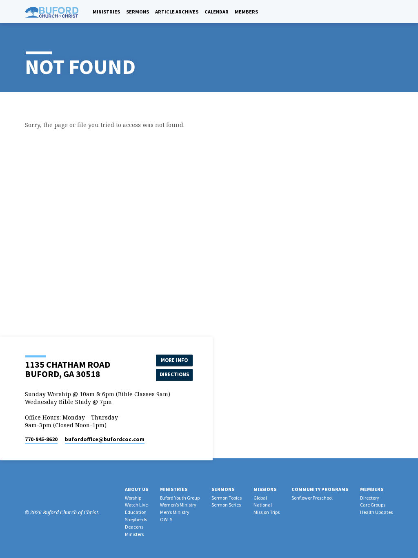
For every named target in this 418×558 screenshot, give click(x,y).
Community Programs (319, 489)
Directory (369, 498)
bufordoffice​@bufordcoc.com (105, 439)
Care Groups (372, 505)
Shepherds (136, 519)
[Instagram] (40, 491)
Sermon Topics (226, 498)
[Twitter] (51, 491)
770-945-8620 (41, 439)
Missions (264, 489)
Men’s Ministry (174, 512)
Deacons (134, 527)
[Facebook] (390, 11)
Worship (133, 498)
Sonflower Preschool (312, 498)
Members (246, 12)
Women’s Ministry (178, 505)
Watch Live (136, 505)
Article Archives (176, 12)
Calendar (217, 12)
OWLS (166, 519)
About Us (136, 489)
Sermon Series (226, 505)
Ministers (134, 534)
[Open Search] (381, 12)
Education (136, 512)
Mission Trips (266, 512)
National (262, 505)
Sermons (137, 12)
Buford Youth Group (180, 498)
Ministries (106, 12)
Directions (174, 374)
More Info (174, 360)
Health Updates (376, 512)
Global (260, 498)
